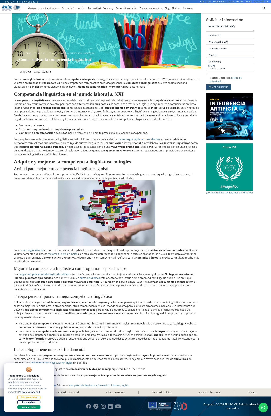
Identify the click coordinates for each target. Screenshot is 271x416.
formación (104, 385)
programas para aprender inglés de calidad (44, 274)
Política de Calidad (161, 392)
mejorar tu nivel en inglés (62, 254)
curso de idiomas (90, 278)
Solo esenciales (29, 397)
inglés (125, 385)
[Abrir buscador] (264, 8)
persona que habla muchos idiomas (139, 139)
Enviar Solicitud (218, 87)
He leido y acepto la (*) (226, 79)
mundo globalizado (32, 250)
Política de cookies (115, 392)
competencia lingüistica (83, 385)
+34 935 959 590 (260, 1)
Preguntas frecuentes (209, 392)
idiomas (115, 385)
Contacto (205, 1)
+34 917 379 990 (243, 1)
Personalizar (28, 402)
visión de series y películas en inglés (51, 362)
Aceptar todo (29, 407)
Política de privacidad (67, 392)
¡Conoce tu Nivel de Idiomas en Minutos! (229, 192)
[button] (263, 407)
